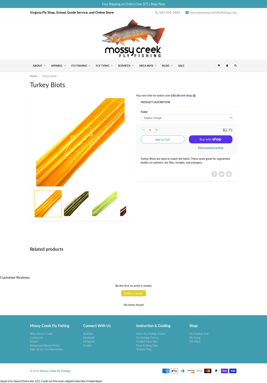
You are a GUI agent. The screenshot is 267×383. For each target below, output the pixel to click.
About (37, 65)
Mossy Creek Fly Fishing (55, 370)
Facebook (89, 337)
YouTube (88, 333)
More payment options (210, 147)
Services (124, 65)
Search (34, 341)
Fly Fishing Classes (147, 337)
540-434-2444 (169, 12)
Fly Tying (102, 65)
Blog (165, 65)
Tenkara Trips (144, 349)
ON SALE (195, 341)
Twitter (87, 345)
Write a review (133, 293)
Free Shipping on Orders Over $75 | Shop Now (133, 4)
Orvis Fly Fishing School (150, 333)
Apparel (57, 65)
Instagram (89, 341)
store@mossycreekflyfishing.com (213, 12)
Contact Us (36, 337)
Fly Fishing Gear (199, 333)
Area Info (146, 65)
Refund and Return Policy (45, 345)
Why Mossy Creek (41, 333)
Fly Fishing (79, 65)
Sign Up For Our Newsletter (46, 349)
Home (33, 76)
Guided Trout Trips (147, 341)
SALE (181, 65)
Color (144, 111)
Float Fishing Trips (147, 345)
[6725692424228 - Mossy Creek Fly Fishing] (80, 142)
